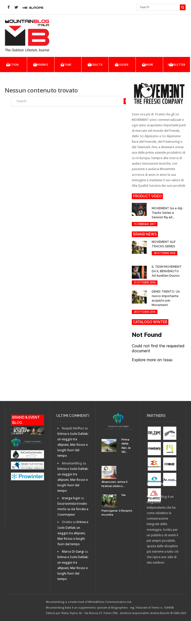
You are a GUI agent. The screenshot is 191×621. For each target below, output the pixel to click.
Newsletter (176, 64)
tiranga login (71, 498)
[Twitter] (16, 7)
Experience (40, 64)
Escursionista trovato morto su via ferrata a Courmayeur (72, 509)
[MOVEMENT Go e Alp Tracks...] (155, 203)
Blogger (122, 64)
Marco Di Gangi (73, 551)
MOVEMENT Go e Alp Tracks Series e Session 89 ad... (167, 213)
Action (13, 64)
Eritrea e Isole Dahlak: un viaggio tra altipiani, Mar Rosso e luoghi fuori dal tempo (72, 444)
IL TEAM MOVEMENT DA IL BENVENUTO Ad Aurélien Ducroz (167, 271)
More (149, 64)
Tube (67, 64)
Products (95, 64)
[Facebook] (8, 7)
